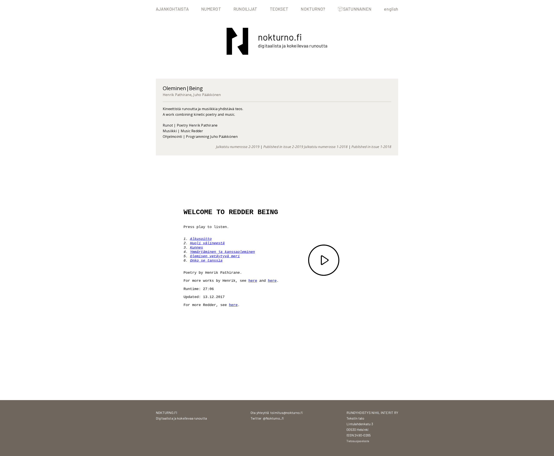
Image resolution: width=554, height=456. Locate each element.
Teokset (279, 8)
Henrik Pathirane (177, 94)
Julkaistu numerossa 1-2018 (326, 146)
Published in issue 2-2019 (283, 146)
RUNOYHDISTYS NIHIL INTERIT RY (372, 412)
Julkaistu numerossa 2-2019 (237, 146)
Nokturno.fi (280, 36)
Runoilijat (245, 8)
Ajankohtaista (172, 8)
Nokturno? (313, 8)
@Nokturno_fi (273, 418)
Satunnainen (357, 8)
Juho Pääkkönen (207, 94)
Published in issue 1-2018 (371, 146)
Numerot (211, 8)
